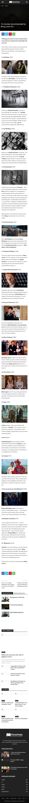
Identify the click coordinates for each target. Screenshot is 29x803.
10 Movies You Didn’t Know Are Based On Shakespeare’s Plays (22, 584)
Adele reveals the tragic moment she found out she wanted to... (8, 720)
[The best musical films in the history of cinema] (5, 675)
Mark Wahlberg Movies (17, 612)
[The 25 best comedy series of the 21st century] (5, 769)
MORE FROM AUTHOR (19, 593)
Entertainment (13, 798)
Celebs (3, 716)
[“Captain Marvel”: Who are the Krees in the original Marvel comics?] (5, 668)
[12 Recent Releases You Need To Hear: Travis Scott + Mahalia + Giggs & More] (21, 697)
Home (2, 6)
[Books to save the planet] (21, 713)
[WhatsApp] (13, 34)
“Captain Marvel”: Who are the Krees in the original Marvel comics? (18, 668)
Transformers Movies (16, 605)
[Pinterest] (10, 34)
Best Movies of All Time (17, 597)
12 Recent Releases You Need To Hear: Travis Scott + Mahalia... (21, 704)
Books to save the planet (21, 718)
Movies (6, 6)
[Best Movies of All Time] (5, 599)
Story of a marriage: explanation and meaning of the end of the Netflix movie (8, 585)
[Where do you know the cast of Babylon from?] (14, 643)
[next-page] (5, 620)
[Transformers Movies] (5, 606)
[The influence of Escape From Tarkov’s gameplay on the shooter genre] (5, 683)
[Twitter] (6, 34)
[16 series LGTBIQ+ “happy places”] (5, 762)
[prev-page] (2, 620)
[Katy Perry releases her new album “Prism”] (8, 697)
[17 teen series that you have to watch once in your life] (5, 754)
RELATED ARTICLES (7, 593)
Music (3, 700)
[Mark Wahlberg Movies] (5, 614)
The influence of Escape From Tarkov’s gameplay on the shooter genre (18, 683)
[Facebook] (3, 34)
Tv (26, 798)
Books (17, 716)
